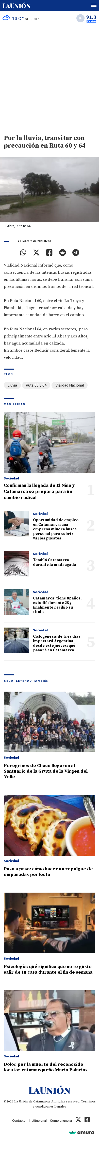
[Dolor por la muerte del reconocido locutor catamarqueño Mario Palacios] (49, 1020)
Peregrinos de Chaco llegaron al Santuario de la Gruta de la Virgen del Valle (46, 771)
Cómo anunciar (61, 1120)
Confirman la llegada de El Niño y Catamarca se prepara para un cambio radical (39, 491)
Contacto (19, 1120)
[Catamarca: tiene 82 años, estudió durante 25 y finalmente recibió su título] (16, 602)
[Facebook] (49, 252)
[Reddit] (62, 252)
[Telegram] (75, 252)
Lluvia (12, 385)
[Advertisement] (49, 77)
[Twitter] (36, 252)
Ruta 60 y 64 (36, 385)
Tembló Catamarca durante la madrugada (54, 562)
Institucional (38, 1120)
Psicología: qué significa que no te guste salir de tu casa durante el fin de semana (48, 969)
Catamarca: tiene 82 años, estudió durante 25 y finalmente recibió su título (57, 605)
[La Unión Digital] (16, 5)
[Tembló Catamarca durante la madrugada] (16, 563)
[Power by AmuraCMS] (81, 1132)
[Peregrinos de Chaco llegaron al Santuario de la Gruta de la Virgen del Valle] (49, 722)
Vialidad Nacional (69, 385)
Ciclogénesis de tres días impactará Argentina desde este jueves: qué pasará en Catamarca (56, 643)
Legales (60, 1106)
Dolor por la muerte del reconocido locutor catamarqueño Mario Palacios (46, 1067)
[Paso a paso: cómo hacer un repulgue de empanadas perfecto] (49, 825)
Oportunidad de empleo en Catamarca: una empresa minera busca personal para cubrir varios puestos (55, 529)
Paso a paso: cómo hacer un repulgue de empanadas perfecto (48, 871)
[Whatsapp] (23, 252)
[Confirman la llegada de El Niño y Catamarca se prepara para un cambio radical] (49, 442)
